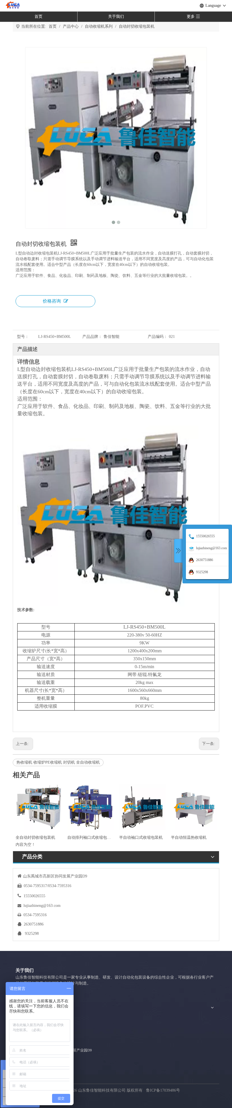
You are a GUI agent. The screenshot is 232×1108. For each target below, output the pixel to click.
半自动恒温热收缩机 (189, 837)
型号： (23, 336)
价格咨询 (52, 301)
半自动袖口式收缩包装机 (141, 837)
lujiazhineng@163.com (42, 905)
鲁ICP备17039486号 (163, 1090)
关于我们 (116, 16)
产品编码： (157, 336)
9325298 (32, 933)
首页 (38, 16)
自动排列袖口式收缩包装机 (90, 837)
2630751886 (34, 924)
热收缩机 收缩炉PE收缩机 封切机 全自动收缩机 (58, 762)
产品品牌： (92, 336)
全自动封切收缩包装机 (35, 837)
